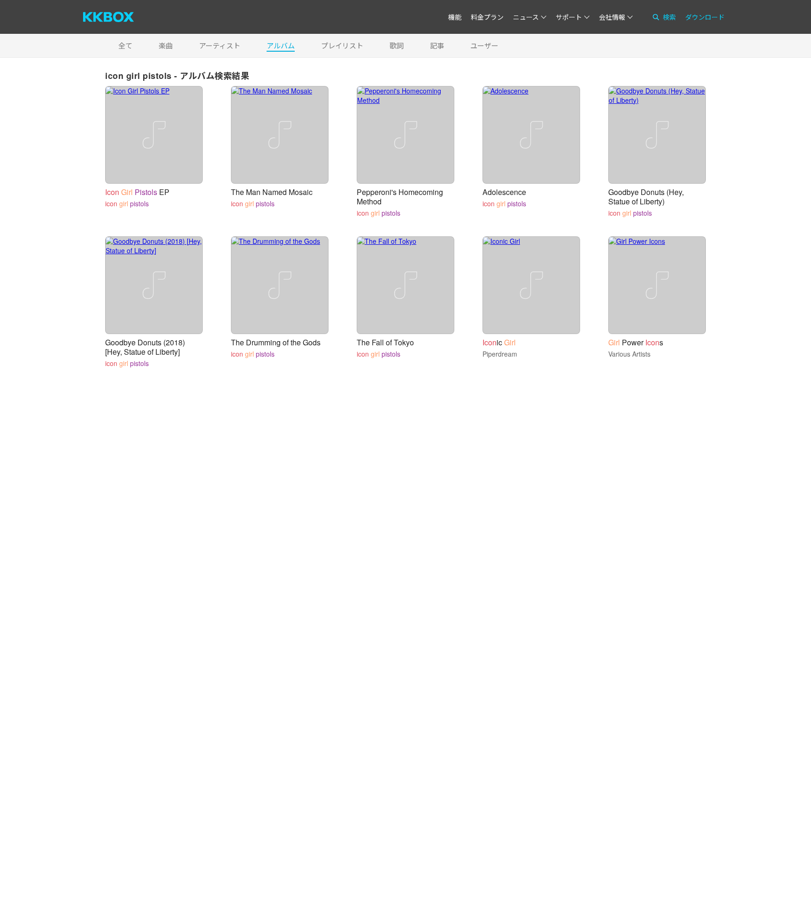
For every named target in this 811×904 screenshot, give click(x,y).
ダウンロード (705, 17)
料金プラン (487, 17)
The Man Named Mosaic (272, 192)
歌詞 (397, 45)
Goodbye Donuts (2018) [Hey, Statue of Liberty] (145, 347)
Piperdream (499, 353)
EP (137, 192)
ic (499, 342)
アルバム (281, 45)
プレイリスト (342, 45)
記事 (437, 45)
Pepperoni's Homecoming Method (400, 197)
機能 (454, 17)
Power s (635, 342)
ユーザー (484, 45)
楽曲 (166, 45)
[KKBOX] (108, 17)
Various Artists (629, 353)
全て (125, 45)
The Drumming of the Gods (276, 342)
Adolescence (504, 192)
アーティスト (219, 45)
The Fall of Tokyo (385, 342)
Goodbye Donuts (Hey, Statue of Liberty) (646, 197)
